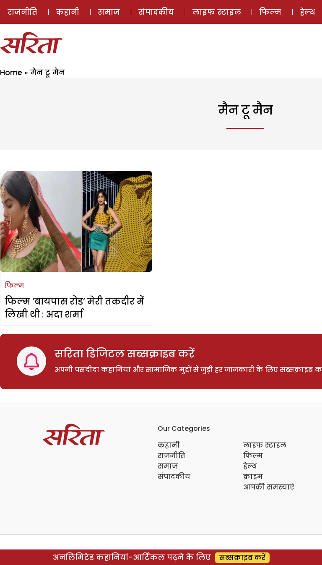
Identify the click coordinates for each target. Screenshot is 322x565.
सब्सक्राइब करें (242, 557)
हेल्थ (250, 466)
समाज (109, 12)
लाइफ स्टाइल (216, 12)
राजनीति (22, 12)
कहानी (67, 12)
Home (11, 72)
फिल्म (270, 12)
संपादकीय (156, 12)
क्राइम (253, 477)
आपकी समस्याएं (268, 487)
